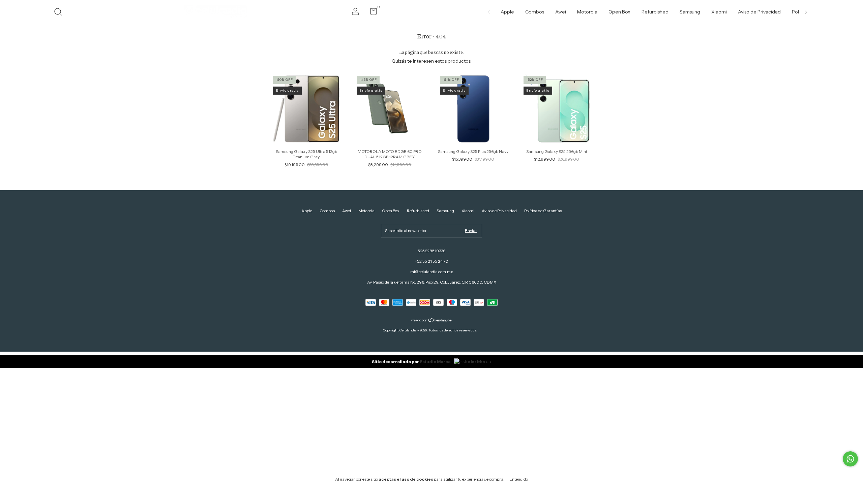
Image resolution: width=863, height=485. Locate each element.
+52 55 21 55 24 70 (431, 261)
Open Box (619, 12)
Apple (507, 12)
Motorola (587, 12)
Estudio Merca (435, 361)
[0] (371, 13)
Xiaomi (719, 12)
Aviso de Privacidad (759, 12)
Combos (534, 12)
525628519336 (431, 250)
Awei (560, 12)
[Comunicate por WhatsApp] (850, 458)
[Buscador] (60, 13)
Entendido (518, 479)
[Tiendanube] (432, 321)
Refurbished (655, 12)
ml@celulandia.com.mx (431, 271)
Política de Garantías (543, 210)
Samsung (690, 12)
